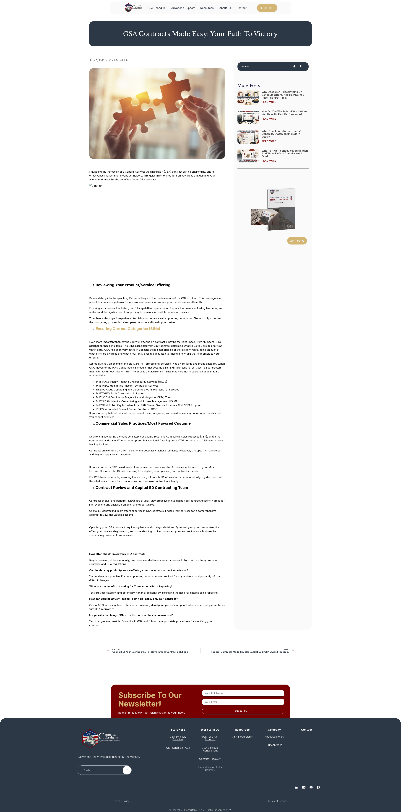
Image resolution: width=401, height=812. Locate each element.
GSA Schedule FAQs (178, 747)
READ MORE (269, 101)
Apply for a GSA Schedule (210, 738)
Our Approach (274, 744)
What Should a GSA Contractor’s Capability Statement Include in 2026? (282, 133)
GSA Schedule (156, 8)
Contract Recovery (210, 758)
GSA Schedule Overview (178, 738)
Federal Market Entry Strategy (210, 769)
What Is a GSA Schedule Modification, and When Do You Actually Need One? (285, 153)
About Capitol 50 (274, 736)
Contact (242, 8)
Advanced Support (183, 8)
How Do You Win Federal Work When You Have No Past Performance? (284, 113)
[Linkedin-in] (296, 787)
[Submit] (127, 770)
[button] (200, 810)
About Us (225, 8)
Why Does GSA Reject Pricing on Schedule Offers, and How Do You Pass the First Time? (283, 94)
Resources (207, 8)
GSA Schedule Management (210, 749)
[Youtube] (311, 787)
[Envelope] (304, 787)
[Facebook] (318, 787)
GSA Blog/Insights (242, 736)
